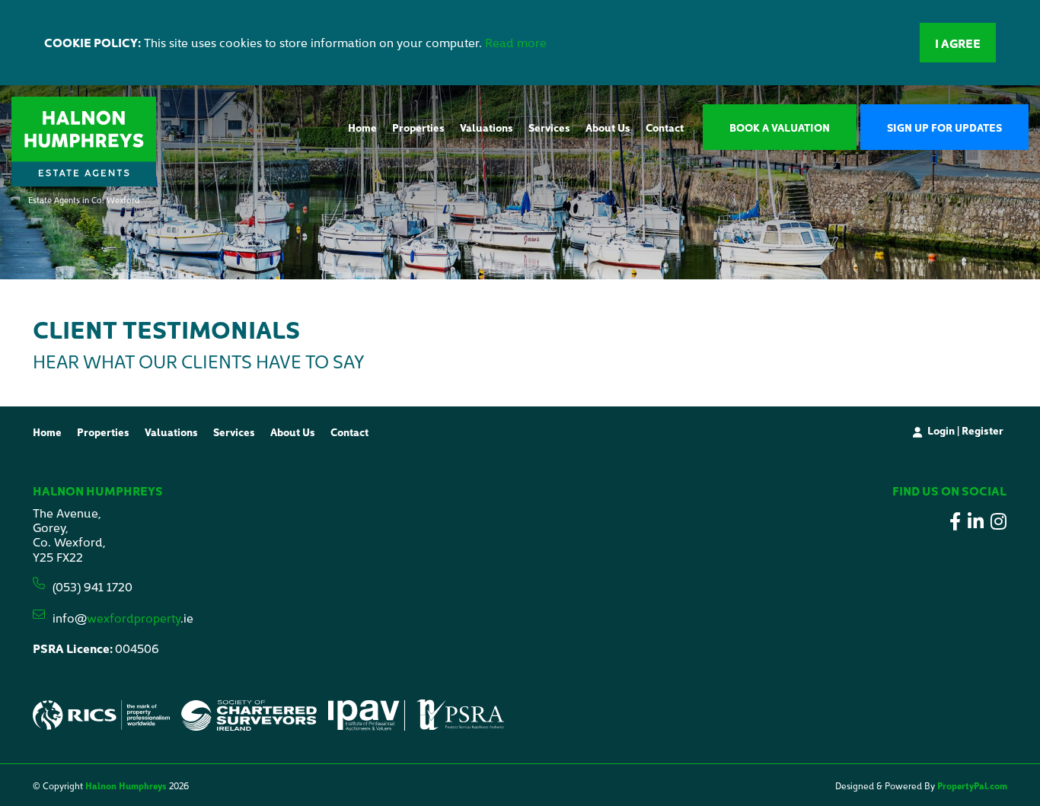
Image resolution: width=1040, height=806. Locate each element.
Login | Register (965, 430)
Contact (665, 127)
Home (362, 127)
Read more (516, 41)
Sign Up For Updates (944, 127)
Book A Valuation (779, 127)
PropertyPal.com (972, 785)
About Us (607, 127)
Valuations (486, 127)
